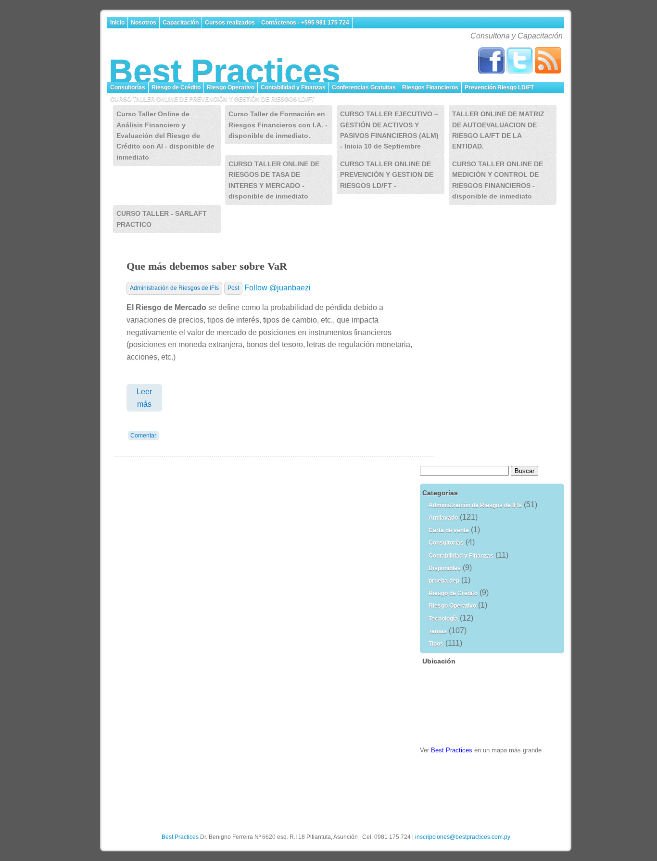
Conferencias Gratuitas (364, 87)
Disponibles (445, 568)
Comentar (143, 435)
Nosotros (143, 22)
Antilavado (443, 517)
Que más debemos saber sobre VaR (206, 266)
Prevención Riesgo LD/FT (499, 87)
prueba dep (444, 580)
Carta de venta (449, 530)
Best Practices (225, 71)
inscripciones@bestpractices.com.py (462, 837)
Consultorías (127, 87)
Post (233, 288)
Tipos (436, 643)
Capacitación (181, 22)
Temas (438, 631)
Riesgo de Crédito (176, 87)
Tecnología (443, 618)
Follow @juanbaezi (277, 288)
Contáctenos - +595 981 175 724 (305, 22)
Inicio (117, 22)
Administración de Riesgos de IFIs (174, 288)
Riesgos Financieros (430, 87)
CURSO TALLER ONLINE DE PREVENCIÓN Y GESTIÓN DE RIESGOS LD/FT (213, 99)
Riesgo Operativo (230, 87)
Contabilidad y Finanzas (293, 87)
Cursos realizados (230, 22)
